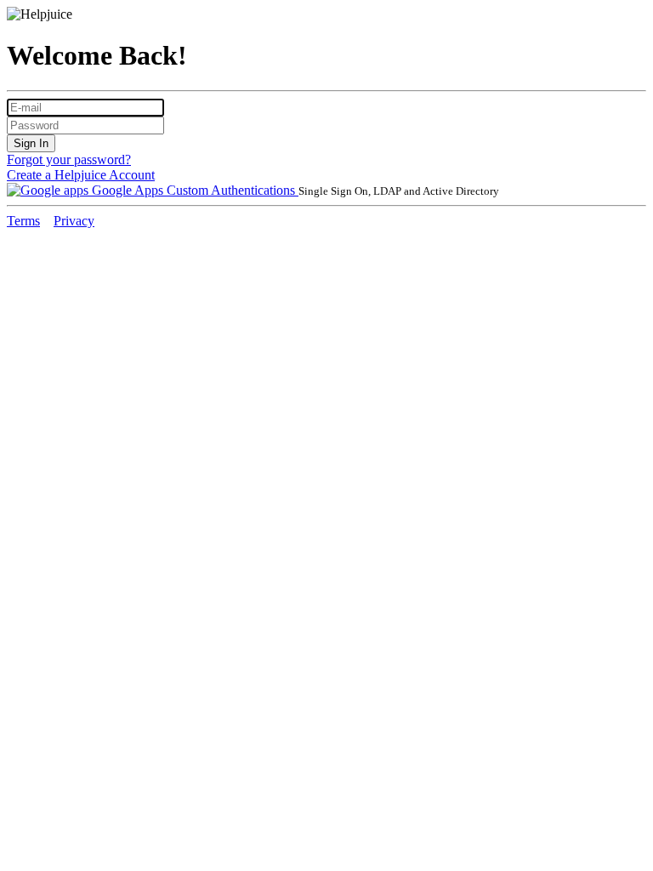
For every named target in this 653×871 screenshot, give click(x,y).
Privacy (74, 220)
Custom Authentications (232, 190)
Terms (23, 220)
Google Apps (127, 190)
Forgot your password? (69, 159)
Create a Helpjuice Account (81, 175)
